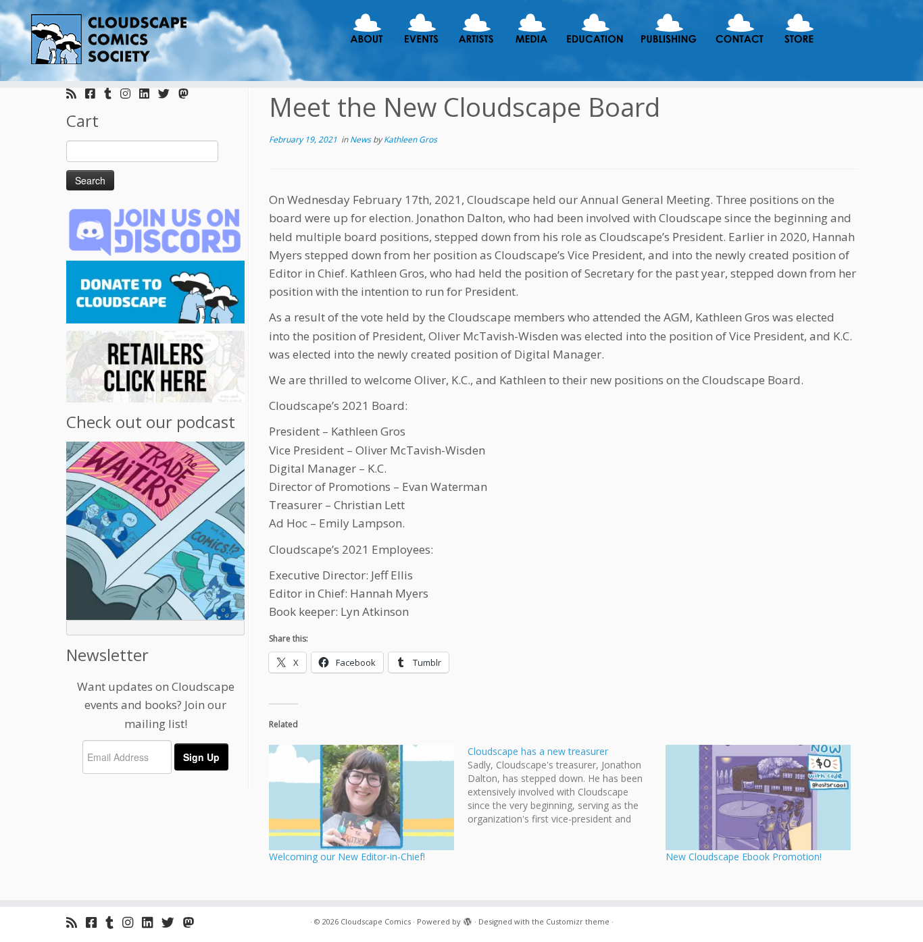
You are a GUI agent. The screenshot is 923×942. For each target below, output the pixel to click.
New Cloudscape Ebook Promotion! (744, 856)
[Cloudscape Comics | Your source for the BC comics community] (106, 40)
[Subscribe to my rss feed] (75, 93)
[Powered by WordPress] (467, 919)
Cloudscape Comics (376, 921)
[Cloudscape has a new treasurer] (567, 785)
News (361, 139)
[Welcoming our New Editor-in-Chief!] (361, 797)
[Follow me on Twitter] (168, 93)
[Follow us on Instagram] (129, 93)
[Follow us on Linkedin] (148, 93)
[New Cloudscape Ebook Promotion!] (758, 797)
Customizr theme (577, 921)
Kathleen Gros (410, 139)
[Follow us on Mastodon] (187, 93)
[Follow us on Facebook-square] (94, 93)
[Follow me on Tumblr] (112, 93)
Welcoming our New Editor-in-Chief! (347, 856)
